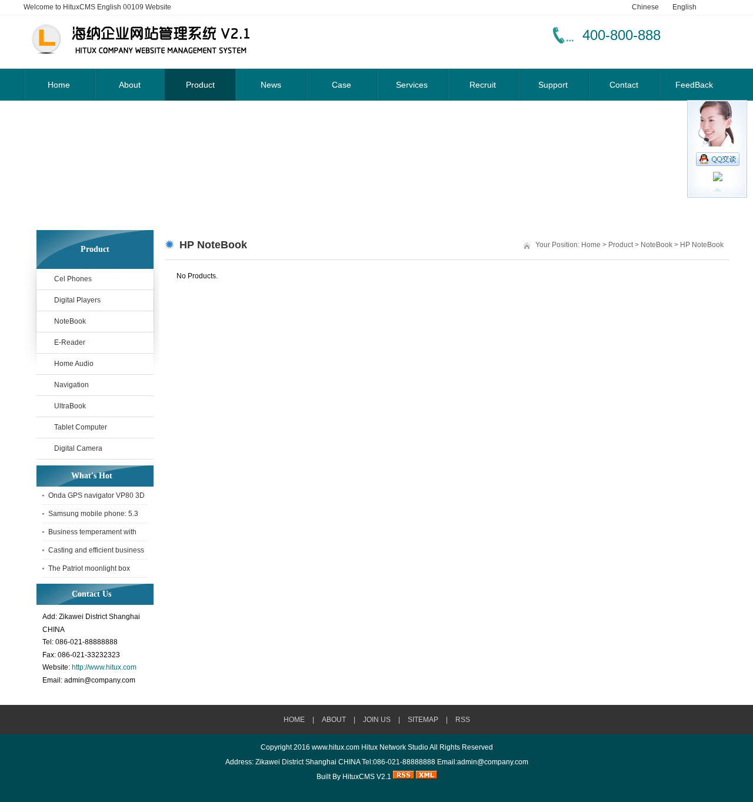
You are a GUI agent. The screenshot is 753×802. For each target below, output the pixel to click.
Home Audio (74, 364)
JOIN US (377, 720)
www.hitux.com (335, 747)
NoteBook (70, 321)
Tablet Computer (80, 427)
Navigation (71, 385)
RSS (462, 720)
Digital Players (77, 300)
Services (412, 84)
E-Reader (69, 342)
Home (59, 84)
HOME (294, 720)
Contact (623, 84)
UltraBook (70, 406)
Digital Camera (78, 448)
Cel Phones (73, 279)
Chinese (645, 7)
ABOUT (334, 720)
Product (200, 84)
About (130, 84)
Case (341, 84)
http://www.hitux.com (104, 667)
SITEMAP (423, 720)
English (684, 7)
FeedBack (694, 84)
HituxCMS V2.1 (366, 777)
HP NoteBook (702, 245)
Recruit (482, 84)
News (271, 84)
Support (553, 84)
